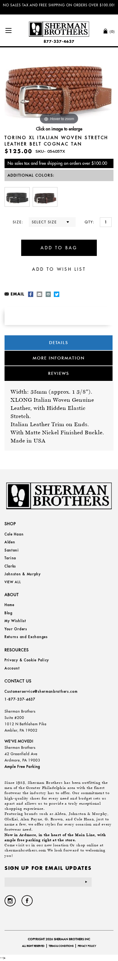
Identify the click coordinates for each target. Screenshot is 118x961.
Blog (9, 613)
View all (13, 582)
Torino (10, 558)
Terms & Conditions (61, 945)
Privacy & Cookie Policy (27, 660)
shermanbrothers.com (25, 850)
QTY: (89, 222)
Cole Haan (14, 534)
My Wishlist (15, 621)
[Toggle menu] (8, 30)
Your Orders (16, 629)
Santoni (12, 550)
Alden (10, 542)
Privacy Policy (87, 945)
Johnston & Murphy (23, 574)
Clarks (10, 566)
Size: (18, 222)
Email (17, 293)
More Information (59, 358)
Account (12, 668)
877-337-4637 (59, 41)
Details (58, 342)
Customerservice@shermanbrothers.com (41, 691)
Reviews (58, 373)
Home (10, 605)
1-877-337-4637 (20, 699)
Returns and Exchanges (26, 637)
